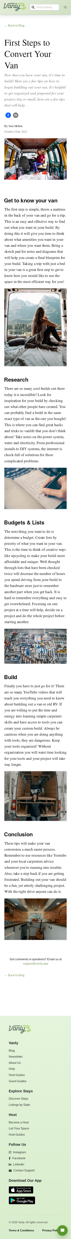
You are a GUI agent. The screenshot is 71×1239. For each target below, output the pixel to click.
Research (16, 379)
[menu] (65, 7)
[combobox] (44, 7)
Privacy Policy (51, 1230)
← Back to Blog (14, 25)
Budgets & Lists (24, 522)
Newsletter (16, 1056)
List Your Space (19, 1128)
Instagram (19, 1152)
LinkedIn (18, 1164)
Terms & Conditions (21, 1230)
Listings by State (19, 1104)
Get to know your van (30, 200)
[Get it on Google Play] (22, 1200)
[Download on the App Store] (22, 1190)
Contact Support (23, 1170)
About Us (15, 1062)
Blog (12, 1050)
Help (12, 1068)
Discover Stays (18, 1098)
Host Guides (17, 1075)
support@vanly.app (35, 963)
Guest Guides (17, 1081)
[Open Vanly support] (62, 1230)
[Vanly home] (20, 1029)
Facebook (18, 1158)
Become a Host (19, 1122)
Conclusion (18, 834)
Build (10, 677)
